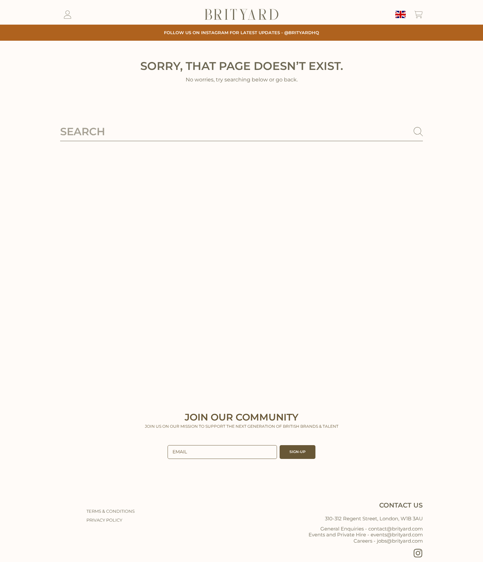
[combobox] (241, 131)
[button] (418, 14)
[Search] (418, 131)
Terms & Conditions (110, 511)
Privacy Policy (104, 520)
